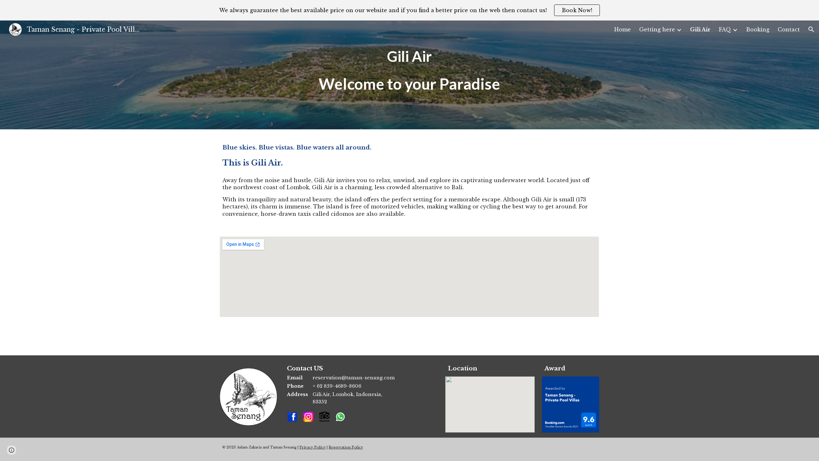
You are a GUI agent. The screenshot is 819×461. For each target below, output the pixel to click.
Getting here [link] (657, 29)
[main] (409, 74)
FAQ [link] (725, 29)
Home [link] (622, 29)
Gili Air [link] (700, 29)
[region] (409, 10)
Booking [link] (757, 29)
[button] (811, 29)
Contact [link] (789, 29)
